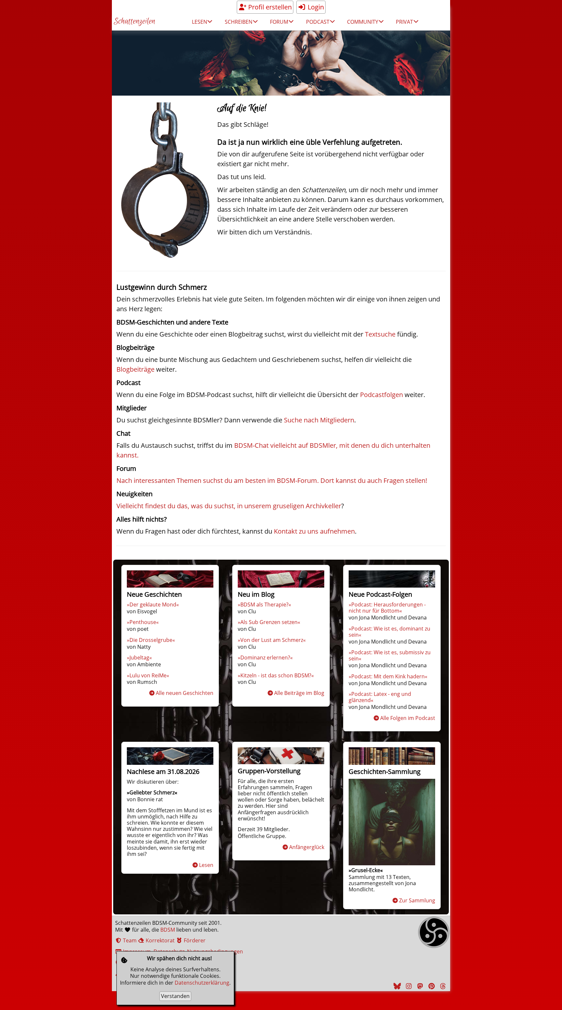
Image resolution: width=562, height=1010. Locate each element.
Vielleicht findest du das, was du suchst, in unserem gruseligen (211, 505)
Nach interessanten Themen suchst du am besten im (196, 480)
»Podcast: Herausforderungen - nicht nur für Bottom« (387, 607)
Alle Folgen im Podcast (407, 718)
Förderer (194, 940)
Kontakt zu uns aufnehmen (314, 531)
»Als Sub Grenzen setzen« (269, 622)
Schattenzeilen (134, 21)
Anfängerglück (306, 847)
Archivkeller (323, 505)
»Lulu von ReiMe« (148, 675)
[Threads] (442, 986)
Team (129, 940)
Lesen (206, 865)
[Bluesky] (396, 986)
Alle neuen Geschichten (184, 693)
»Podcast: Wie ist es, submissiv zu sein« (390, 655)
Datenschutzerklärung (202, 982)
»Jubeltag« (139, 657)
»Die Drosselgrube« (151, 640)
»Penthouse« (143, 622)
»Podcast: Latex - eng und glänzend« (380, 697)
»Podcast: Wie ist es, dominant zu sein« (389, 631)
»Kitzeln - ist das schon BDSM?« (276, 675)
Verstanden (175, 996)
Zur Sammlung (417, 900)
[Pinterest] (430, 986)
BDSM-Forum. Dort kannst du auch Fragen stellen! (352, 480)
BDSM (167, 929)
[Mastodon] (419, 986)
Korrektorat (159, 940)
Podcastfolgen (381, 394)
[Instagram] (408, 986)
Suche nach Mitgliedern (319, 420)
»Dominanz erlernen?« (265, 657)
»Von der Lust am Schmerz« (272, 640)
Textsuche (380, 334)
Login (315, 7)
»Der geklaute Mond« (153, 604)
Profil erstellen (269, 7)
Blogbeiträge (135, 369)
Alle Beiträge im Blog (299, 693)
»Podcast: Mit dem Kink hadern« (388, 676)
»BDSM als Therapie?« (264, 604)
